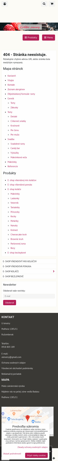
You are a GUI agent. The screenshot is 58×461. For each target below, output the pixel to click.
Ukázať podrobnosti (12, 453)
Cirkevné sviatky (18, 120)
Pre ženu (15, 130)
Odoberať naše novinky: (14, 290)
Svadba (11, 139)
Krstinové (15, 125)
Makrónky (12, 161)
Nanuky (14, 225)
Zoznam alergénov (16, 89)
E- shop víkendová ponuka (20, 184)
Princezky (15, 211)
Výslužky (15, 152)
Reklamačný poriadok (11, 373)
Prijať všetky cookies (36, 455)
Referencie (13, 166)
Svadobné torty (18, 143)
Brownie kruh (17, 239)
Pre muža (15, 134)
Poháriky (14, 220)
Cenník (11, 98)
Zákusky (14, 107)
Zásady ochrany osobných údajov (33, 447)
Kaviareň (12, 75)
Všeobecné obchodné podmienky (17, 368)
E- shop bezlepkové (17, 252)
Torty (13, 102)
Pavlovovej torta (18, 243)
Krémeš (14, 230)
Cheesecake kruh (19, 234)
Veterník (14, 202)
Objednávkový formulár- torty (21, 93)
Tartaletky (15, 207)
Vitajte (11, 80)
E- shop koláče (14, 189)
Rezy (13, 248)
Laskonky (15, 198)
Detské (14, 116)
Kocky (13, 216)
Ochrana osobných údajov (13, 362)
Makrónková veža (19, 157)
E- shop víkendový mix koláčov (22, 180)
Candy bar (15, 148)
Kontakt (11, 84)
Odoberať (9, 302)
